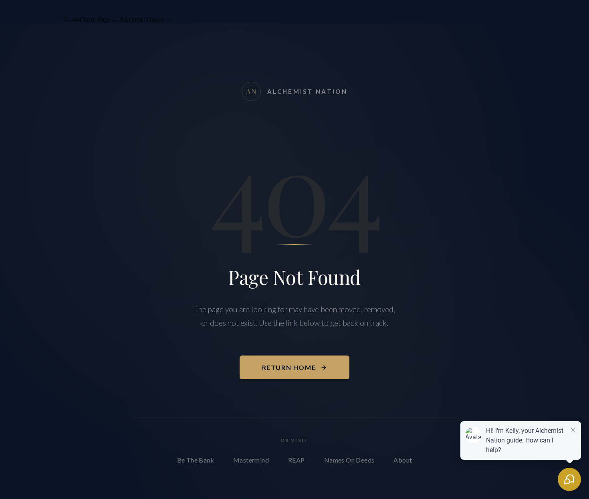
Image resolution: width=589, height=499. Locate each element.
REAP (296, 460)
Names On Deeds (349, 460)
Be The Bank (195, 460)
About (402, 460)
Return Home (289, 367)
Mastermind (251, 460)
